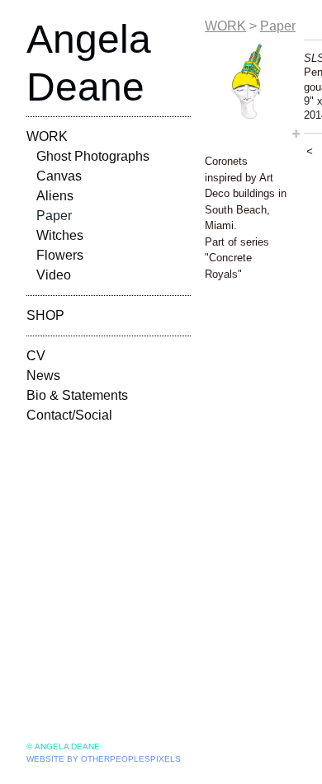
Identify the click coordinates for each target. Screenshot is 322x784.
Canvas (59, 176)
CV (35, 356)
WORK (47, 136)
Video (53, 275)
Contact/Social (69, 415)
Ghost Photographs (92, 156)
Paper (54, 216)
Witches (59, 235)
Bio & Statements (77, 395)
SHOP (45, 315)
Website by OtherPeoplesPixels (103, 758)
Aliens (54, 196)
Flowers (59, 255)
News (43, 376)
